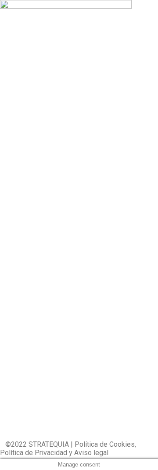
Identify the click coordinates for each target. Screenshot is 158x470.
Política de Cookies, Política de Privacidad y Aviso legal (68, 448)
